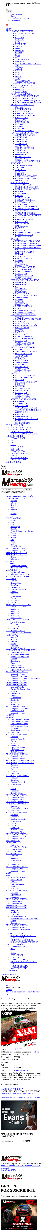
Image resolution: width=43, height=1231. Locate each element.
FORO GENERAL (18, 438)
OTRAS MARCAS (22, 81)
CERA (13, 445)
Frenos (13, 598)
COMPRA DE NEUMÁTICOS (27, 161)
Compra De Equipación (19, 680)
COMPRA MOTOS (23, 395)
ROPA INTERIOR (22, 193)
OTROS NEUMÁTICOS (15, 631)
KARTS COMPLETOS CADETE (28, 243)
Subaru (13, 520)
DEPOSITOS (20, 120)
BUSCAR (27, 490)
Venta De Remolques (19, 916)
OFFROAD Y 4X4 (22, 154)
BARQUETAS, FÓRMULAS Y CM (20, 760)
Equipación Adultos (18, 747)
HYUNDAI (19, 61)
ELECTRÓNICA (22, 111)
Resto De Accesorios (18, 648)
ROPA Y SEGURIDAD (20, 183)
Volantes (14, 641)
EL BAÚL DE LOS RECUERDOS (24, 434)
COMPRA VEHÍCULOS (25, 310)
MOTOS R (19, 380)
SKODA (18, 53)
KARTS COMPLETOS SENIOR (28, 248)
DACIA (18, 77)
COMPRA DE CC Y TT (24, 343)
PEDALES (19, 172)
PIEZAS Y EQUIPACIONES (17, 734)
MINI (17, 74)
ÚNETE (27, 1141)
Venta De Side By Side (19, 847)
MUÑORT (18, 1049)
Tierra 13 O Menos (18, 622)
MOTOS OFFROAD (23, 377)
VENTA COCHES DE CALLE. (23, 427)
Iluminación (15, 600)
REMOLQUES (21, 274)
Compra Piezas (16, 903)
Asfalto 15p (15, 611)
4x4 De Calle (16, 851)
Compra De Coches (18, 550)
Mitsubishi (14, 509)
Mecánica (14, 778)
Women (23, 1070)
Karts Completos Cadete (20, 722)
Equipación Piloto (17, 832)
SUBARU (19, 46)
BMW (17, 42)
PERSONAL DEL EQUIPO (21, 94)
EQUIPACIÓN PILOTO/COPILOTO (20, 650)
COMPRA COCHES (19, 429)
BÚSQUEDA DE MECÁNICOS (28, 103)
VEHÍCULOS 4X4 (13, 843)
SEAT (17, 55)
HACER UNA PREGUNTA (12, 1089)
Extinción (14, 646)
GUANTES (19, 191)
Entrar (13, 16)
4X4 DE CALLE (22, 356)
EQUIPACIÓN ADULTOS (26, 267)
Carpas (13, 921)
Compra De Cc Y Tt (18, 836)
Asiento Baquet (16, 637)
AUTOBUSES (21, 403)
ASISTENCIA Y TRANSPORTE (23, 399)
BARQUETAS (21, 282)
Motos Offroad (16, 880)
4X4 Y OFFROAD (13, 841)
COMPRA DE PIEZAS (24, 131)
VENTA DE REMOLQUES (26, 408)
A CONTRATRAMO (19, 460)
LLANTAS (19, 129)
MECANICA (20, 256)
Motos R (14, 882)
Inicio (8, 985)
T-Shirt (16, 1070)
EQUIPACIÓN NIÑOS (24, 269)
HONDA (18, 72)
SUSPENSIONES (22, 122)
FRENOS (19, 124)
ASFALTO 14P (21, 137)
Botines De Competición (20, 657)
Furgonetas (15, 914)
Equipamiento (16, 895)
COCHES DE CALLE (14, 425)
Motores (14, 581)
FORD (18, 48)
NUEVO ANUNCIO (9, 974)
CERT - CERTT (17, 447)
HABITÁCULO (17, 163)
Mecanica (14, 737)
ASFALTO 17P (21, 144)
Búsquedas (15, 559)
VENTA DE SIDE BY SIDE (26, 352)
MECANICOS (11, 570)
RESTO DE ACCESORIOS (26, 176)
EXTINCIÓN (20, 174)
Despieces (14, 893)
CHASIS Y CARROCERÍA (26, 295)
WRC (13, 440)
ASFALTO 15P (21, 139)
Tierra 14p (14, 624)
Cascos (13, 663)
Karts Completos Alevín (20, 719)
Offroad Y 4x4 (16, 628)
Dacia (13, 542)
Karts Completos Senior (20, 726)
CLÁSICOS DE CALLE (25, 213)
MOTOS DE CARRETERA (26, 382)
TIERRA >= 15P (21, 152)
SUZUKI (18, 70)
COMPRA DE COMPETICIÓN (27, 232)
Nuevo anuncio (16, 14)
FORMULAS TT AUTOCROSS (28, 319)
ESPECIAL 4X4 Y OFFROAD (23, 347)
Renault (13, 505)
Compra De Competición (20, 709)
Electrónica (15, 585)
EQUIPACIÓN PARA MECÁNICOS (24, 203)
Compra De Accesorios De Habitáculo (25, 678)
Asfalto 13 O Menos (18, 607)
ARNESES (19, 167)
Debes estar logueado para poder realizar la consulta (20, 1097)
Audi (12, 544)
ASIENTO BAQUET (23, 165)
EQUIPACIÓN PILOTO (25, 339)
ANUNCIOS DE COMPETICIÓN (19, 31)
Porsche (13, 514)
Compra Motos (16, 901)
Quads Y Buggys (17, 849)
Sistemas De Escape (18, 589)
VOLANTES (20, 170)
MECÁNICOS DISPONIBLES (27, 100)
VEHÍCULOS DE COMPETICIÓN (24, 33)
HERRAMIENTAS (22, 416)
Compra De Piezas (18, 674)
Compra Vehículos (17, 797)
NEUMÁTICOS (21, 230)
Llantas (13, 602)
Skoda (13, 516)
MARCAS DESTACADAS (16, 499)
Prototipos (14, 771)
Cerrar (9, 12)
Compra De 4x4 (17, 869)
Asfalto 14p (15, 609)
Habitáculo (15, 700)
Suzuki (13, 535)
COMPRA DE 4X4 (22, 369)
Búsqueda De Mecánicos (20, 574)
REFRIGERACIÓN (23, 109)
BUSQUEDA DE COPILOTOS (27, 98)
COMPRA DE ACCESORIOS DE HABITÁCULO (27, 179)
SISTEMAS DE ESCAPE (25, 116)
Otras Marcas (16, 546)
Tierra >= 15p (16, 626)
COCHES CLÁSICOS (19, 211)
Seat (12, 522)
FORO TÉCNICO (18, 451)
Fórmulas (14, 767)
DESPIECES (20, 386)
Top (28, 1070)
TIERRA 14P (20, 150)
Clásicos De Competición (20, 689)
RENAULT (19, 40)
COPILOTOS (11, 563)
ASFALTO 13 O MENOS (25, 135)
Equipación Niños (17, 750)
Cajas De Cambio (17, 587)
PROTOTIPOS (21, 289)
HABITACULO (12, 635)
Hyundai (14, 529)
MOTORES (20, 107)
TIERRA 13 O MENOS (24, 148)
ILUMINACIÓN (21, 126)
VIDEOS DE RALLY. (19, 458)
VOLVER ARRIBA (9, 1170)
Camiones (14, 910)
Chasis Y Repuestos (18, 739)
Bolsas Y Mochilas (18, 667)
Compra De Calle (17, 711)
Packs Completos (17, 652)
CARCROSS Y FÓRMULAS (17, 802)
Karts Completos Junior (19, 724)
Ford (12, 511)
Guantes (14, 659)
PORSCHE (19, 51)
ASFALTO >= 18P (22, 146)
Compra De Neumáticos (20, 676)
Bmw (13, 507)
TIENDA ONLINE (13, 462)
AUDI (17, 79)
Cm (12, 769)
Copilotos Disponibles (19, 566)
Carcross (14, 806)
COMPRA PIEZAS (22, 397)
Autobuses (15, 912)
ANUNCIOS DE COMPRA (17, 548)
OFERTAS (19, 90)
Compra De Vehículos (19, 927)
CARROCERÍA (21, 118)
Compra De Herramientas (20, 929)
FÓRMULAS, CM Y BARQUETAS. (25, 280)
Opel (12, 524)
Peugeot (14, 501)
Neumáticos (15, 704)
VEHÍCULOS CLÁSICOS (16, 683)
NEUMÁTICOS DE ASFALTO (18, 605)
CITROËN (19, 38)
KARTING (15, 239)
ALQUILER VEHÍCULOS (16, 553)
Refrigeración (16, 583)
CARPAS (19, 414)
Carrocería (14, 592)
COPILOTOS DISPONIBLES (27, 96)
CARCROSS (20, 317)
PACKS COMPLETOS (24, 185)
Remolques (15, 732)
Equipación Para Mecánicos (21, 670)
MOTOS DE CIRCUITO (25, 375)
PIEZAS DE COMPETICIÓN (22, 105)
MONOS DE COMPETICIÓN (27, 187)
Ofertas (13, 557)
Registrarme (15, 20)
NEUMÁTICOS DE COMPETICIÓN (25, 133)
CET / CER (15, 449)
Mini (12, 540)
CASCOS (19, 196)
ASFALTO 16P (21, 141)
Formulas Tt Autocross (19, 808)
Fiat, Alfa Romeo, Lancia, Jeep (22, 531)
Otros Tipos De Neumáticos (21, 633)
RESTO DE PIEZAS (23, 271)
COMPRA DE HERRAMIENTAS (22, 422)
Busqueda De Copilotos (20, 568)
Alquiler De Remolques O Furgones (24, 919)
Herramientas (16, 923)
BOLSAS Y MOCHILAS (25, 200)
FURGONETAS (21, 406)
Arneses (14, 639)
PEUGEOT (19, 35)
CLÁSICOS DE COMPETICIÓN (28, 215)
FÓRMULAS (20, 284)
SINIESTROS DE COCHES (22, 432)
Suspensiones (16, 596)
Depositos (14, 594)
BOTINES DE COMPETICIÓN (27, 189)
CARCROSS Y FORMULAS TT (19, 804)
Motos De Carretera (18, 884)
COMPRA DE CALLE (24, 235)
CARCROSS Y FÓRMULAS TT (23, 315)
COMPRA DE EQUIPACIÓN (27, 209)
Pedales (13, 644)
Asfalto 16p (15, 613)
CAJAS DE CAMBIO (24, 113)
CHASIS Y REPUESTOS (25, 258)
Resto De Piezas (17, 752)
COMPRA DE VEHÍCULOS (26, 419)
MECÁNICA (20, 291)
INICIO (9, 29)
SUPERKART (21, 250)
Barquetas (14, 765)
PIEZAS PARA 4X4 (14, 854)
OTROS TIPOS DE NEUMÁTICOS (23, 158)
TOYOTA (19, 68)
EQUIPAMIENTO (22, 388)
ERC (12, 442)
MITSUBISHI (20, 44)
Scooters (14, 886)
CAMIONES (20, 401)
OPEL (17, 57)
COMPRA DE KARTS (24, 276)
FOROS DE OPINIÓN (15, 436)
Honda (13, 537)
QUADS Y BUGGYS (23, 354)
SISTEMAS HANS (22, 198)
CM (16, 287)
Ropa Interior (16, 661)
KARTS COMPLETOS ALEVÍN (28, 241)
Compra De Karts (17, 756)
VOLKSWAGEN (22, 59)
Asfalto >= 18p (16, 618)
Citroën (13, 503)
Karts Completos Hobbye (20, 730)
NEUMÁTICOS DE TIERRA (17, 620)
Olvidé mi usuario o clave (20, 18)
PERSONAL (11, 561)
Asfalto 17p (15, 615)
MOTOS (14, 373)
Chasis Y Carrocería (18, 782)
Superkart (14, 728)
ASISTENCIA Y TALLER (16, 906)
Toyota (13, 533)
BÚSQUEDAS (21, 92)
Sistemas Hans (16, 665)
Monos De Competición (20, 654)
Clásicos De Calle (17, 687)
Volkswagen (15, 527)
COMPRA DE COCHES (25, 83)
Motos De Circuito (18, 877)
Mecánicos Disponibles (19, 572)
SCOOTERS (20, 384)
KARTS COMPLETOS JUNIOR (28, 245)
